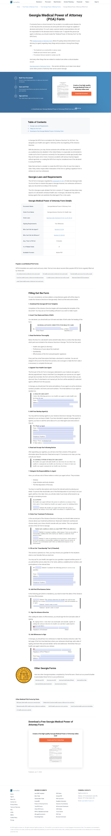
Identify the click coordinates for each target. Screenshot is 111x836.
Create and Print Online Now (55, 740)
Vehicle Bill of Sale (39, 798)
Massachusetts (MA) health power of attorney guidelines (31, 706)
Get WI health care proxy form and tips (58, 706)
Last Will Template (39, 793)
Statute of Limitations (62, 803)
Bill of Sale (37, 796)
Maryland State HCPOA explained (80, 277)
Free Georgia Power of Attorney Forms (51, 6)
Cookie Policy (13, 817)
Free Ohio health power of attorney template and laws (30, 277)
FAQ (11, 809)
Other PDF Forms (39, 809)
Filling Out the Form (35, 128)
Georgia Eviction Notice (61, 683)
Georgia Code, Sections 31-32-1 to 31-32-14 (59, 218)
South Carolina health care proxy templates (82, 706)
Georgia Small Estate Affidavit (66, 680)
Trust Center (59, 811)
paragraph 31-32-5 (58, 181)
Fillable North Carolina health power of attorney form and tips (58, 702)
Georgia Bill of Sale (81, 680)
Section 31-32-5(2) (59, 235)
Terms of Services (15, 807)
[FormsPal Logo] (14, 1)
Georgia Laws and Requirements (39, 126)
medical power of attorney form (42, 41)
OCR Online (59, 809)
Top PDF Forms (38, 806)
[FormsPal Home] (14, 790)
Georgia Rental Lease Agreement (43, 683)
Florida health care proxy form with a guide (81, 273)
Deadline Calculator (61, 801)
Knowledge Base (39, 816)
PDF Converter (60, 798)
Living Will (37, 801)
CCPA (11, 812)
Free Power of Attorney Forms (30, 6)
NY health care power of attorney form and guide (55, 273)
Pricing (12, 820)
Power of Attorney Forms (41, 803)
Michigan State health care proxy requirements (28, 702)
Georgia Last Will (39, 680)
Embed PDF (59, 796)
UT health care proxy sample (24, 710)
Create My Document (81, 93)
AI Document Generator (62, 806)
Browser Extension (61, 816)
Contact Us (13, 802)
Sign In (97, 2)
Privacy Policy (14, 804)
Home (18, 6)
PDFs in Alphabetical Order (41, 811)
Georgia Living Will (51, 680)
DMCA (12, 815)
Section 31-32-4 (59, 229)
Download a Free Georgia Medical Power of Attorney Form (46, 131)
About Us (12, 799)
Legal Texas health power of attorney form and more (30, 281)
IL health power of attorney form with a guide (58, 277)
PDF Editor (59, 793)
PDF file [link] (79, 108)
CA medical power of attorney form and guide (28, 273)
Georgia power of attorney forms (40, 66)
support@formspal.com (87, 800)
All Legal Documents (40, 814)
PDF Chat (58, 814)
